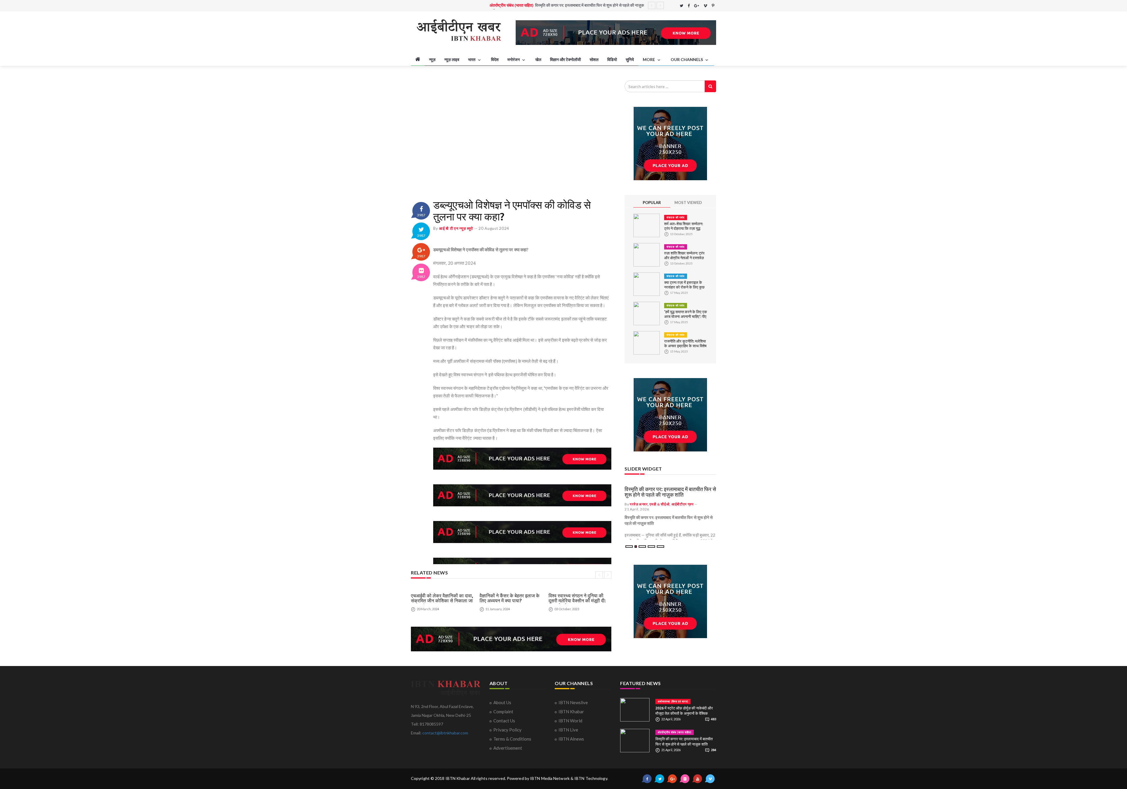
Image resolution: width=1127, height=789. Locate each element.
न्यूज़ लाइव (451, 59)
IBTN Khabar (571, 711)
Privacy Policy (507, 729)
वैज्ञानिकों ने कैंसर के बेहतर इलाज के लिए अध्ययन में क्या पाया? (509, 598)
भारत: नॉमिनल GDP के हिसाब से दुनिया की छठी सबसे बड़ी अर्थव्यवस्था (580, 5)
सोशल (594, 59)
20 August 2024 (493, 228)
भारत (472, 59)
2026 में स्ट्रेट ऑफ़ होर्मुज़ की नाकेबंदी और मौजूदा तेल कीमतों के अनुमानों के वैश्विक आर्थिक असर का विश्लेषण (684, 713)
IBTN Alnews (571, 738)
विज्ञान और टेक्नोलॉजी (565, 59)
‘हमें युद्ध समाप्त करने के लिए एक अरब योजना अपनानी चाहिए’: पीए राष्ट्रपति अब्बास (685, 316)
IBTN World (570, 720)
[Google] (696, 5)
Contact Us (504, 720)
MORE (649, 59)
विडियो (612, 59)
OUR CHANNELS (687, 59)
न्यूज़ (432, 59)
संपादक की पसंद (676, 217)
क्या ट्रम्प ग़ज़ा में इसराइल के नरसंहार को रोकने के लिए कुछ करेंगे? (684, 287)
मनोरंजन (514, 59)
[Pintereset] (713, 5)
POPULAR (652, 202)
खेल (538, 59)
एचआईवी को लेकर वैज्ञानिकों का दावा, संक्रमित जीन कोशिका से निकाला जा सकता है (442, 600)
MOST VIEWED (688, 202)
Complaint (503, 711)
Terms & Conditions (512, 738)
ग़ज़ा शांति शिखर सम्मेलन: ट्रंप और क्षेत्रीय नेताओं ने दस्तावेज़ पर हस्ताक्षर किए (684, 257)
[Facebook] (688, 5)
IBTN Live (568, 729)
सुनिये (630, 59)
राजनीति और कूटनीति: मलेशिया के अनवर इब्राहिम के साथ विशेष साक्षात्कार (685, 346)
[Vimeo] (705, 5)
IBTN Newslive (573, 702)
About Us (502, 702)
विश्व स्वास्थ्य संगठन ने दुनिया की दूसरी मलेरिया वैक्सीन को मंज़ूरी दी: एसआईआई (577, 600)
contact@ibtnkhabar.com (445, 732)
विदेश (495, 59)
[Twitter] (681, 5)
